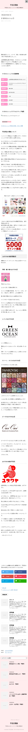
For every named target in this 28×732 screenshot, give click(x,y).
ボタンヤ (11, 599)
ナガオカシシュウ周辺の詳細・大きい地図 (12, 125)
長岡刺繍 (11, 625)
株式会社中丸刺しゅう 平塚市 (17, 674)
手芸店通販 (14, 5)
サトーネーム (8, 652)
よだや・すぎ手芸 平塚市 (16, 704)
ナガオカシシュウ (6, 589)
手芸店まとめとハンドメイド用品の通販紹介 (14, 726)
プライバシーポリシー (15, 719)
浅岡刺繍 (11, 612)
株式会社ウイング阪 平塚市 (16, 663)
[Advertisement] (14, 38)
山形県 (11, 589)
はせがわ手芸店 (9, 650)
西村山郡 (4, 588)
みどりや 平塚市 (14, 684)
